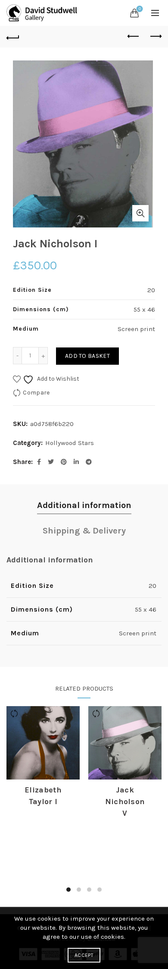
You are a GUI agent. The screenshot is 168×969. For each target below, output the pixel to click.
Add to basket (87, 356)
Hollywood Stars (69, 443)
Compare (36, 392)
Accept (84, 955)
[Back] (13, 36)
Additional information (84, 505)
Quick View (43, 768)
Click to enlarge (140, 213)
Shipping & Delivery (84, 531)
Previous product (133, 36)
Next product (155, 36)
